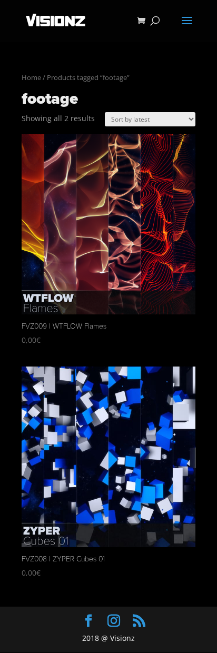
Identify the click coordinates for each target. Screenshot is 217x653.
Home (31, 77)
